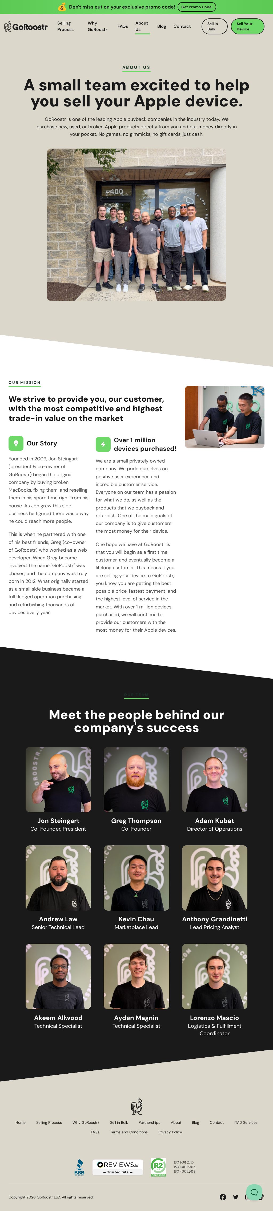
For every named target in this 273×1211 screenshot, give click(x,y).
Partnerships (149, 1122)
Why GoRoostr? (86, 1122)
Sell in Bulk (212, 26)
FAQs (123, 26)
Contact (182, 26)
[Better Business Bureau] (79, 1167)
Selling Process (65, 26)
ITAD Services (246, 1122)
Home (20, 1122)
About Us (141, 26)
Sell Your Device (244, 26)
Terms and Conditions (129, 1132)
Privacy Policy (170, 1132)
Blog (161, 26)
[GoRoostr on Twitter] (235, 1197)
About (176, 1122)
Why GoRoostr (97, 26)
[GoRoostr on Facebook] (223, 1197)
